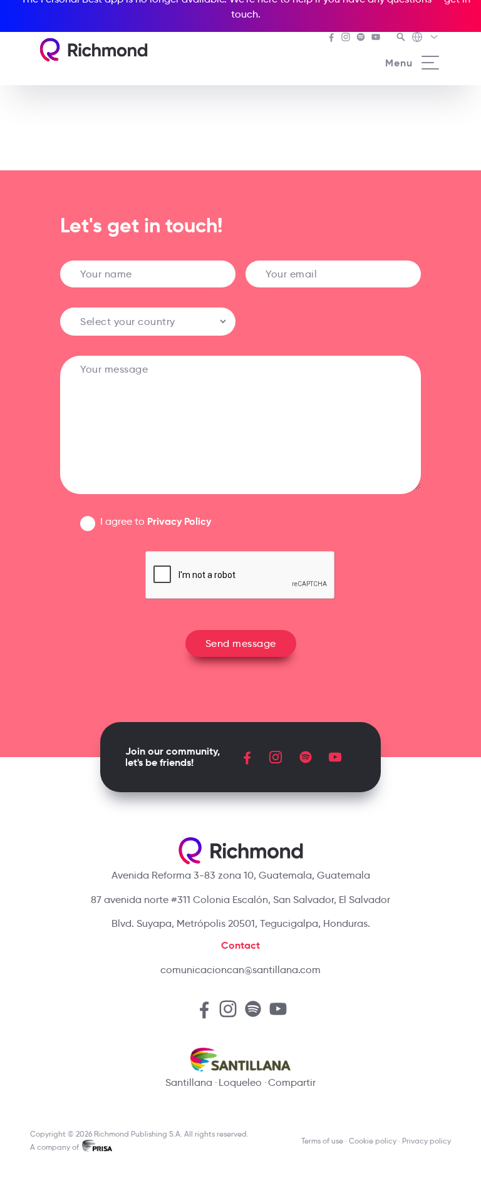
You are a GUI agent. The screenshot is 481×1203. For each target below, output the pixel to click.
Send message (240, 643)
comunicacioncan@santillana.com (240, 970)
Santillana (188, 1082)
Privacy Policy (179, 521)
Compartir (292, 1082)
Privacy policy (426, 1140)
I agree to (155, 521)
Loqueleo (240, 1082)
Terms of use (322, 1140)
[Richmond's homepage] (93, 49)
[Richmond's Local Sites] (425, 38)
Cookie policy (372, 1140)
